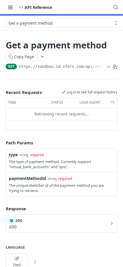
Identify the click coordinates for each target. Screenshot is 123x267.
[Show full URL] (108, 67)
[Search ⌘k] (115, 7)
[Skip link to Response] (1, 209)
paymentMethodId (27, 178)
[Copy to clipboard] (115, 67)
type (13, 154)
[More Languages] (35, 262)
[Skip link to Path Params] (1, 142)
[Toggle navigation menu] (10, 7)
